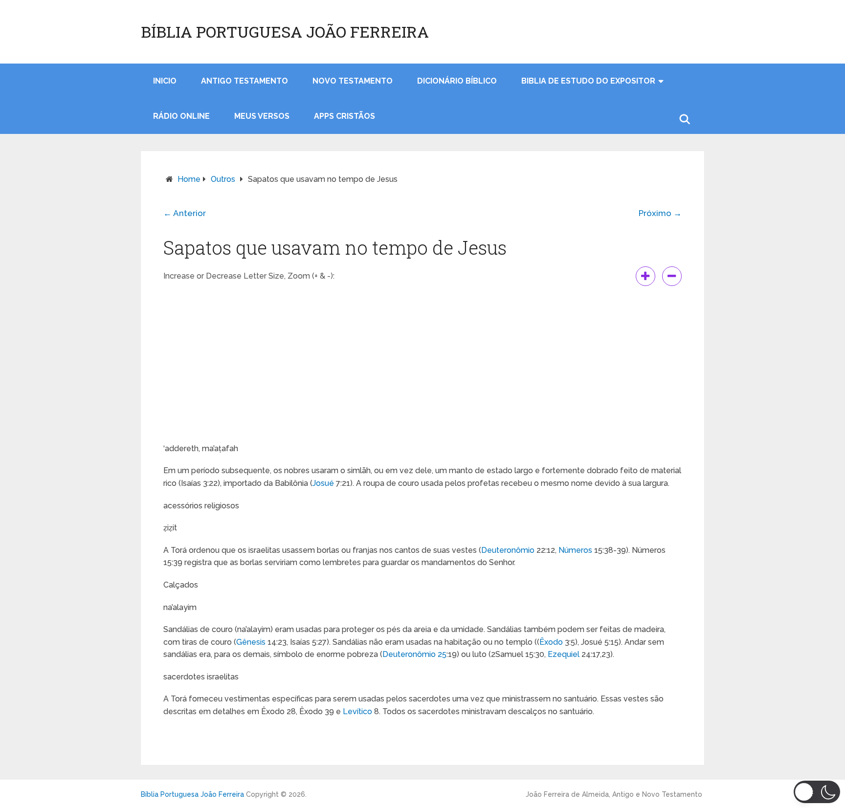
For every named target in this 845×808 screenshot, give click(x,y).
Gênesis (251, 642)
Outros (223, 179)
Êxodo (551, 642)
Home (189, 179)
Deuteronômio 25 (414, 654)
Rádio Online (181, 116)
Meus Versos (261, 116)
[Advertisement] (422, 364)
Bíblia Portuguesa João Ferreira (285, 32)
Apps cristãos (344, 116)
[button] (817, 792)
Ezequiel (563, 654)
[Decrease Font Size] (672, 276)
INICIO (165, 81)
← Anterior (184, 213)
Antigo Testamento (244, 81)
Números (575, 550)
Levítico (357, 711)
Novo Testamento (352, 81)
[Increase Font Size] (645, 276)
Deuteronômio (507, 550)
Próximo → (660, 213)
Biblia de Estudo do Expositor (588, 81)
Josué (323, 483)
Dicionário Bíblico (457, 81)
